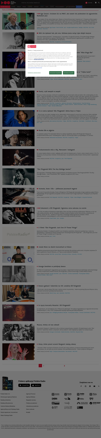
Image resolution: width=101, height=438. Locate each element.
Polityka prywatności (39, 59)
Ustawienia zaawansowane (34, 72)
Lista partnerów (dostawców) (35, 67)
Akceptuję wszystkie (68, 72)
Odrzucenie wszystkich (55, 72)
